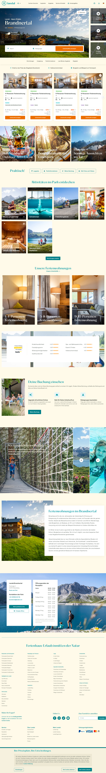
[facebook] (55, 719)
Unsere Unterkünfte (52, 271)
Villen (80, 676)
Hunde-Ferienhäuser (58, 683)
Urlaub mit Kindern (83, 683)
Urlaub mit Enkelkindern (84, 690)
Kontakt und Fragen (6, 729)
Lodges (81, 665)
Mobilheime (82, 670)
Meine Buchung (69, 171)
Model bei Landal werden (33, 736)
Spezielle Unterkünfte (58, 666)
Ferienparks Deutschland (7, 656)
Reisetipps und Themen (33, 653)
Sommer (29, 692)
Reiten (3, 703)
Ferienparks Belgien (6, 667)
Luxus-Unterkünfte (57, 674)
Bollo (80, 692)
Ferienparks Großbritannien (8, 672)
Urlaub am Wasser (57, 663)
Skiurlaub (4, 694)
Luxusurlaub (30, 663)
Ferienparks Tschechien (7, 670)
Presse (28, 741)
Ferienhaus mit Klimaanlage (59, 669)
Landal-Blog (30, 687)
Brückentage (30, 699)
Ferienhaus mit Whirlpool (59, 690)
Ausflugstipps (31, 676)
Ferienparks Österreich (7, 658)
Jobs (28, 734)
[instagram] (59, 719)
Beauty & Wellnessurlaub (33, 681)
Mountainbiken (5, 698)
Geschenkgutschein (6, 738)
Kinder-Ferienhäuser (58, 676)
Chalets (81, 660)
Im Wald (55, 658)
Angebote (50, 3)
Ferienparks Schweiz (6, 660)
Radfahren (4, 696)
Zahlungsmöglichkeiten (7, 736)
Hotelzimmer (82, 663)
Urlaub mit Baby (83, 685)
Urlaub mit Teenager (84, 687)
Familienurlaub (31, 656)
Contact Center (6, 720)
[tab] (36, 460)
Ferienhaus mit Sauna (58, 671)
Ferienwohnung (83, 656)
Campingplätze (74, 3)
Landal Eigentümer (57, 734)
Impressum (4, 734)
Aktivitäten (81, 694)
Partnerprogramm (31, 738)
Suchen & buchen (33, 3)
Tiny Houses (82, 674)
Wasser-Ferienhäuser (84, 679)
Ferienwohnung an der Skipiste (60, 681)
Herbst (29, 694)
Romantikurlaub (31, 679)
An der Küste (56, 656)
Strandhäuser (82, 672)
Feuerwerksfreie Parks (33, 674)
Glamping (30, 660)
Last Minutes (5, 678)
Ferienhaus (81, 658)
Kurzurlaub (4, 681)
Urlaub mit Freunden (32, 658)
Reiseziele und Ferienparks (8, 653)
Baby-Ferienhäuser (57, 678)
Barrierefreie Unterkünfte (59, 685)
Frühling (29, 690)
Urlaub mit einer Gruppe (33, 672)
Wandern (4, 701)
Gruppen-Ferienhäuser (58, 687)
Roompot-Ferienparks (7, 687)
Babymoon (30, 670)
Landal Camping (56, 731)
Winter (29, 697)
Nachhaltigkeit (30, 731)
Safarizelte (81, 667)
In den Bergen (56, 660)
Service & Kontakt (60, 3)
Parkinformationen (51, 171)
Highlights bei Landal (6, 676)
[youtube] (68, 719)
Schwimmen (4, 705)
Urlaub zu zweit (31, 667)
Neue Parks (4, 683)
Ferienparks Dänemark (7, 665)
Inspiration (43, 3)
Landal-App (55, 729)
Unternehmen (30, 729)
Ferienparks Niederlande (7, 663)
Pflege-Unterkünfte (57, 692)
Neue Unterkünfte (6, 685)
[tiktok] (64, 719)
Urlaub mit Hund (31, 665)
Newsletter (4, 731)
